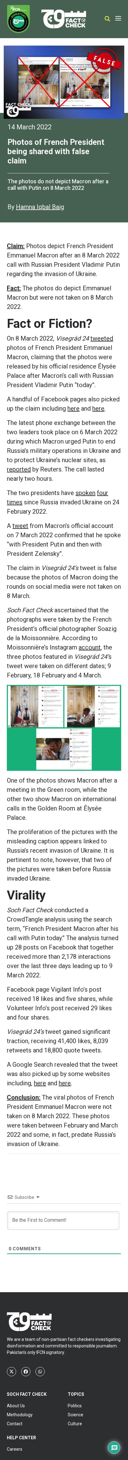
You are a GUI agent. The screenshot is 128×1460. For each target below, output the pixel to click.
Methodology (20, 1414)
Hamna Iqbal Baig (40, 207)
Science (75, 1414)
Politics (75, 1405)
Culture (75, 1423)
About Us (16, 1405)
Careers (14, 1449)
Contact (14, 1423)
